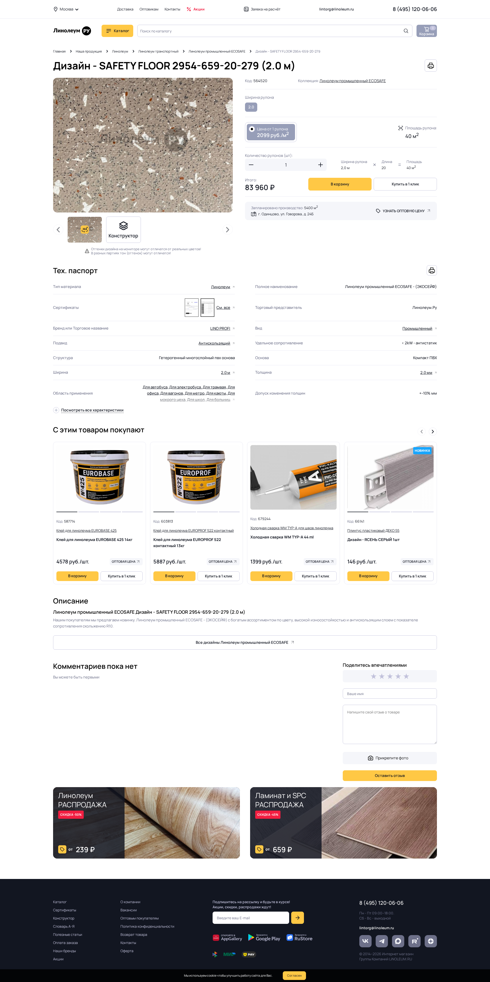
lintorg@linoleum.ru (336, 9)
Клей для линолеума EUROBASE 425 (94, 535)
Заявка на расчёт (265, 9)
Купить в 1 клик (405, 184)
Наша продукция (89, 51)
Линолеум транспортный (158, 51)
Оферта (126, 950)
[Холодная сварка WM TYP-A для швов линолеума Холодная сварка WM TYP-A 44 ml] (293, 477)
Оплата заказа (65, 942)
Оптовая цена (124, 561)
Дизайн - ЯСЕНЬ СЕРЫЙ (373, 535)
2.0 (251, 107)
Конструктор (63, 918)
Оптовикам (149, 9)
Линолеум (120, 51)
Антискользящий (214, 343)
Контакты (172, 9)
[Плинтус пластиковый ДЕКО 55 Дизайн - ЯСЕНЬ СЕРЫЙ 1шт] (390, 477)
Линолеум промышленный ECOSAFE (217, 51)
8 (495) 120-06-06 (415, 9)
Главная (59, 51)
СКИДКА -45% (267, 814)
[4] (398, 676)
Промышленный (417, 328)
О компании (130, 901)
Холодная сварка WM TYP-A (291, 532)
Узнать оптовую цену (404, 210)
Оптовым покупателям (139, 918)
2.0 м (225, 372)
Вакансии (128, 910)
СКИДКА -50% (71, 814)
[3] (390, 676)
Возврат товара (133, 934)
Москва (66, 9)
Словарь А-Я (64, 926)
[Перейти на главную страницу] (72, 31)
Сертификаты (64, 910)
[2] (382, 676)
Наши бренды (64, 950)
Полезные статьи (67, 934)
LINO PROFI (220, 328)
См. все (223, 307)
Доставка (125, 9)
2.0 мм (426, 372)
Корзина (426, 31)
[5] (406, 676)
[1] (374, 676)
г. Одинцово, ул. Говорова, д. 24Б (285, 213)
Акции (199, 9)
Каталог (60, 901)
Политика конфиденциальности (147, 926)
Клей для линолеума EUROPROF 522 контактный (193, 538)
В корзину (340, 184)
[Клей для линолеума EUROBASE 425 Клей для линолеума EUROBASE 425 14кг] (99, 477)
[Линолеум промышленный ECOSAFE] (192, 307)
